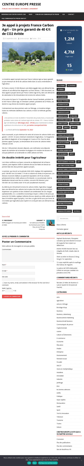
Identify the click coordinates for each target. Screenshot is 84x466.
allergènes (71, 85)
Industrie (59, 379)
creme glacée (62, 124)
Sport (58, 410)
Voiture (59, 427)
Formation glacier (62, 229)
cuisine (59, 331)
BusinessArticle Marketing (65, 318)
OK (29, 463)
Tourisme (60, 420)
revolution (62, 207)
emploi (74, 127)
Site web (5, 277)
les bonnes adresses (63, 389)
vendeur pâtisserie (64, 211)
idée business (62, 154)
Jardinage (60, 383)
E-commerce (61, 338)
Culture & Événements (64, 335)
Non (34, 463)
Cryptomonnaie (62, 328)
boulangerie (62, 97)
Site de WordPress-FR (64, 449)
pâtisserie (61, 196)
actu (58, 297)
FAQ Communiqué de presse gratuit (14, 18)
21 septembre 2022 (11, 38)
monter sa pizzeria (64, 181)
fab (58, 283)
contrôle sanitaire (65, 120)
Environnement (62, 355)
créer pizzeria (75, 124)
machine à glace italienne (67, 173)
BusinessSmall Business (65, 321)
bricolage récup (62, 307)
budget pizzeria (63, 101)
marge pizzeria (63, 177)
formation (61, 131)
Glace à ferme (61, 225)
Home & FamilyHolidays (65, 369)
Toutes (34, 38)
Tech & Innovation (63, 413)
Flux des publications (63, 442)
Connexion (60, 439)
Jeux (58, 386)
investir (60, 158)
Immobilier (60, 376)
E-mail (4, 271)
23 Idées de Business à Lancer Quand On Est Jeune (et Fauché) (67, 285)
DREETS (66, 127)
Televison (60, 417)
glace (71, 139)
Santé (58, 406)
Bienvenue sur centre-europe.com (14, 14)
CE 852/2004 (73, 116)
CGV (63, 14)
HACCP (59, 366)
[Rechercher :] (69, 218)
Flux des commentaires (64, 446)
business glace (63, 105)
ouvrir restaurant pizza (66, 188)
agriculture (60, 301)
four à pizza (62, 139)
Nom (3, 265)
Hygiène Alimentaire (65, 150)
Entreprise (60, 352)
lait (78, 162)
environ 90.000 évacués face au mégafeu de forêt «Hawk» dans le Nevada (68, 251)
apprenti (61, 89)
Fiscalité (59, 362)
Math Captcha (6, 288)
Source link (6, 216)
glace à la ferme (63, 143)
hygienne (61, 146)
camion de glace (63, 112)
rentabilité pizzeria (65, 203)
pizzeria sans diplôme (65, 192)
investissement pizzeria (66, 162)
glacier (74, 143)
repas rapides (61, 400)
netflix (59, 393)
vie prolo (77, 211)
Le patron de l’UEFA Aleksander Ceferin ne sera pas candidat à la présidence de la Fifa (67, 270)
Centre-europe (24, 38)
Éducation (60, 345)
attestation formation (66, 93)
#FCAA (32, 123)
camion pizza (62, 116)
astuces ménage (62, 304)
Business (60, 311)
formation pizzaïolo (65, 135)
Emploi (59, 348)
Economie (60, 342)
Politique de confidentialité (48, 463)
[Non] (81, 461)
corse (76, 120)
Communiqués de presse (65, 324)
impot (72, 154)
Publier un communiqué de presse (47, 14)
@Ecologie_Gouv (23, 123)
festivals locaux (62, 359)
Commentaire (6, 249)
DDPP (59, 127)
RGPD (30, 14)
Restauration (61, 403)
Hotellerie (60, 372)
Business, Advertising (64, 314)
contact (71, 14)
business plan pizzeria (65, 108)
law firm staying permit (66, 165)
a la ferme (61, 85)
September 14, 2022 (26, 130)
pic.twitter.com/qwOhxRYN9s (37, 125)
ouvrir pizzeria (63, 184)
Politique (59, 396)
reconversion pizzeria (66, 200)
